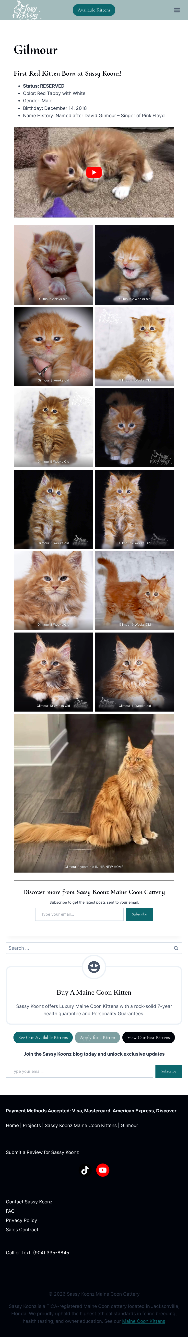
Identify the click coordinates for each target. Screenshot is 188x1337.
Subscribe (139, 914)
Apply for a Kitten (97, 1037)
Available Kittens (94, 10)
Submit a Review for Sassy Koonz (42, 1152)
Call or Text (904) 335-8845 (37, 1253)
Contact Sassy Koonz (29, 1202)
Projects (32, 1126)
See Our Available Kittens (43, 1037)
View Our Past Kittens (148, 1037)
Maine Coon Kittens (143, 1321)
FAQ (10, 1211)
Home (12, 1126)
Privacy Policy (21, 1220)
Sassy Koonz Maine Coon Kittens (81, 1126)
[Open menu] (177, 9)
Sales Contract (22, 1230)
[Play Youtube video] (94, 172)
